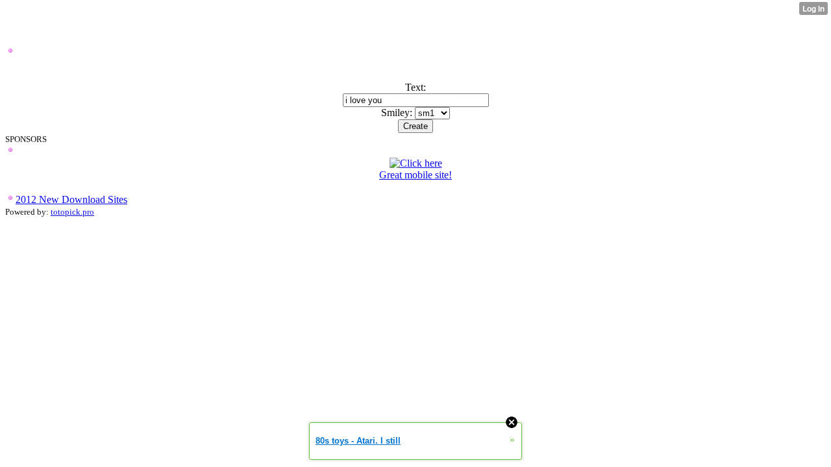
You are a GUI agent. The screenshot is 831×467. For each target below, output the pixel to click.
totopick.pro (72, 212)
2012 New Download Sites (71, 199)
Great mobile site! (415, 174)
